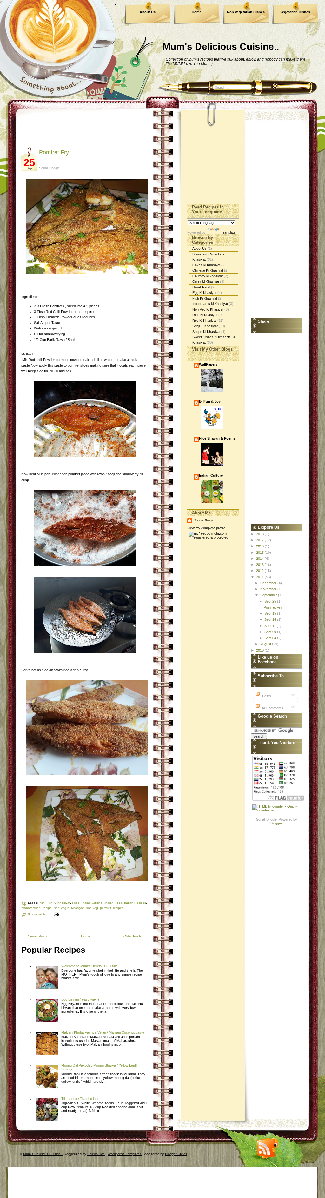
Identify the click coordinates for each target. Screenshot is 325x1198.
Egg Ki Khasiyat (204, 293)
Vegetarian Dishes (295, 12)
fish (42, 902)
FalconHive (96, 1154)
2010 (260, 650)
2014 (260, 558)
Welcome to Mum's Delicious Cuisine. (90, 966)
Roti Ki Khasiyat (204, 320)
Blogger (276, 823)
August (266, 644)
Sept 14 (270, 619)
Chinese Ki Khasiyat (208, 270)
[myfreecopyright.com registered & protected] (213, 537)
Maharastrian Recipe (37, 908)
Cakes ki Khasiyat (206, 265)
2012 (260, 571)
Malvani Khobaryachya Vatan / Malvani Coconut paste (102, 1032)
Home (197, 12)
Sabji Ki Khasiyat (205, 326)
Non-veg (92, 908)
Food (76, 902)
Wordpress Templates (125, 1154)
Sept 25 (270, 601)
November (268, 589)
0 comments (37, 914)
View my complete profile (206, 528)
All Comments (272, 708)
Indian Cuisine (92, 902)
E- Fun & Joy (210, 401)
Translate (228, 232)
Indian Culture (211, 475)
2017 (260, 540)
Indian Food (113, 902)
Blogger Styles (176, 1154)
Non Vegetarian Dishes (246, 12)
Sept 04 (270, 638)
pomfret (105, 908)
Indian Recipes (135, 902)
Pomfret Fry (54, 152)
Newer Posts (38, 936)
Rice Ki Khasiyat (205, 315)
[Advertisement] (136, 132)
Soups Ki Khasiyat (206, 332)
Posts (266, 696)
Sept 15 (270, 613)
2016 (260, 546)
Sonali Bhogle (204, 520)
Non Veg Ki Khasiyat (69, 908)
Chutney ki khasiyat (208, 276)
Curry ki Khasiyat (206, 281)
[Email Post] (55, 914)
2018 (260, 534)
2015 (260, 552)
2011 (260, 577)
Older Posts (132, 936)
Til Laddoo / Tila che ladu (80, 1099)
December (268, 583)
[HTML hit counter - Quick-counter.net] (276, 810)
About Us (148, 12)
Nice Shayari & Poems (217, 438)
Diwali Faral (201, 287)
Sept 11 (270, 626)
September (269, 595)
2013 (260, 564)
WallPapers (208, 364)
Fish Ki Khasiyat (58, 902)
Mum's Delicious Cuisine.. (220, 46)
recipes (118, 908)
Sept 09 (270, 632)
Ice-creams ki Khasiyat (210, 304)
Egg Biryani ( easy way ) (80, 999)
